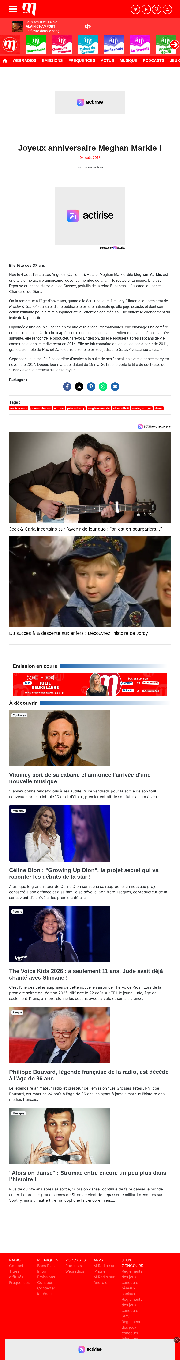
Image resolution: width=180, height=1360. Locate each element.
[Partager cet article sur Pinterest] (90, 389)
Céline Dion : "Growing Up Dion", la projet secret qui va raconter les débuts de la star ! (83, 873)
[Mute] (87, 26)
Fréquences (81, 61)
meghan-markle (99, 408)
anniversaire (18, 408)
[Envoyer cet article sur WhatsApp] (102, 389)
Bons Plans (46, 1265)
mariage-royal (141, 408)
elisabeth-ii (121, 408)
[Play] (6, 41)
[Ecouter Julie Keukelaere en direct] (90, 684)
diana (158, 408)
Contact (16, 1265)
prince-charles (40, 408)
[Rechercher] (156, 9)
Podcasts (153, 61)
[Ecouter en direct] (146, 9)
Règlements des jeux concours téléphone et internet (132, 1332)
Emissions (52, 61)
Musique (128, 61)
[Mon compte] (167, 9)
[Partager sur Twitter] (78, 389)
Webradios (24, 61)
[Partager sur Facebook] (66, 389)
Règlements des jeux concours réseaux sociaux (132, 1282)
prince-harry (76, 408)
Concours (45, 1282)
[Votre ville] (135, 9)
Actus (107, 61)
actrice (59, 408)
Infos (41, 1271)
